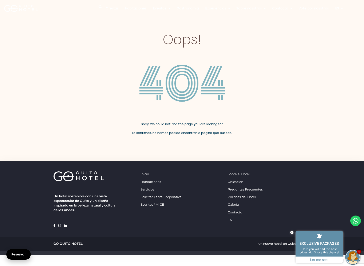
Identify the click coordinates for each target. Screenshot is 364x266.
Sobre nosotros (249, 8)
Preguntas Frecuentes (245, 189)
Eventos (159, 8)
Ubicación (235, 182)
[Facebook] (55, 225)
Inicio (145, 174)
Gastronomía (188, 8)
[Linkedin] (65, 225)
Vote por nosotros (313, 8)
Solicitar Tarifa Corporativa (161, 197)
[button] (100, 6)
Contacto (280, 8)
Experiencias (215, 8)
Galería (233, 204)
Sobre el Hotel (239, 174)
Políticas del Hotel (242, 197)
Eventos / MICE (152, 204)
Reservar (18, 254)
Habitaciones (136, 8)
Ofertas (112, 8)
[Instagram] (60, 225)
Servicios (147, 189)
